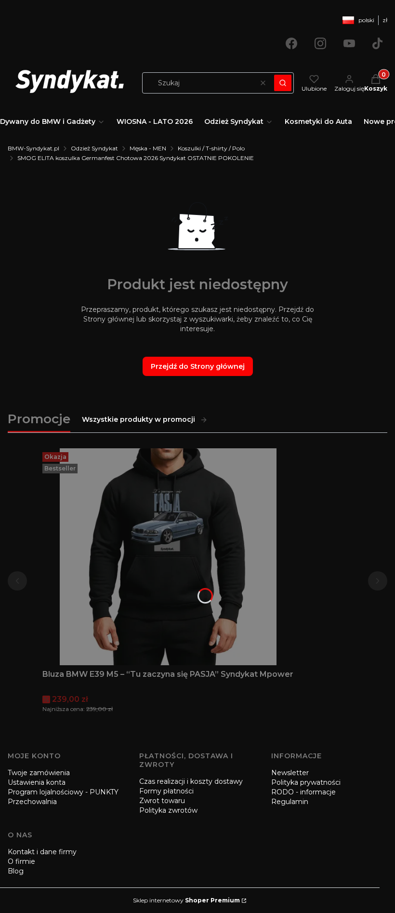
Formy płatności (166, 791)
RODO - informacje (303, 792)
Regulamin (289, 801)
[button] (282, 83)
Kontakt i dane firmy (42, 851)
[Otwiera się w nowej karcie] (291, 43)
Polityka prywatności (306, 782)
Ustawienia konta (37, 782)
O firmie (21, 861)
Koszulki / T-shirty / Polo (211, 148)
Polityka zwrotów (168, 810)
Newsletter (290, 772)
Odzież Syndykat (94, 148)
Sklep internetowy (186, 900)
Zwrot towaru (162, 800)
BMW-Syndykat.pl (33, 148)
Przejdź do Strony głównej (198, 366)
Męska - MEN (148, 148)
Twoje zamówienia (39, 772)
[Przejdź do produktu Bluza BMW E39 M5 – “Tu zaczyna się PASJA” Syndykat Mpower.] (168, 556)
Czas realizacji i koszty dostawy (191, 781)
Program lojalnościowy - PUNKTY (63, 792)
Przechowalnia (32, 801)
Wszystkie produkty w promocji (138, 419)
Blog (16, 871)
